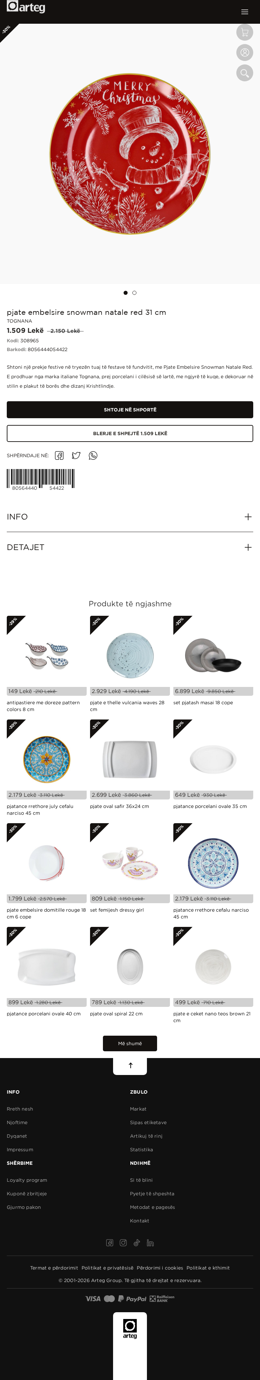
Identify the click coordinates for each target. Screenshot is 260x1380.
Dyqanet (17, 1136)
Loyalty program (27, 1180)
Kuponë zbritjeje (27, 1193)
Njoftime (17, 1122)
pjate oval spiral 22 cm (116, 1013)
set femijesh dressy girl (117, 910)
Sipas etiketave (148, 1122)
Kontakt (139, 1220)
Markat (138, 1109)
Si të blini (141, 1180)
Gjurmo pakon (24, 1207)
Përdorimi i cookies (160, 1268)
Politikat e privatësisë (108, 1268)
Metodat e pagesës (152, 1207)
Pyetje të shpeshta (152, 1193)
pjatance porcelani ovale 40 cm (44, 1013)
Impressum (20, 1149)
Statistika (141, 1149)
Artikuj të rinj (146, 1136)
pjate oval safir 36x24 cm (119, 806)
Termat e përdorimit (54, 1268)
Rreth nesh (20, 1109)
